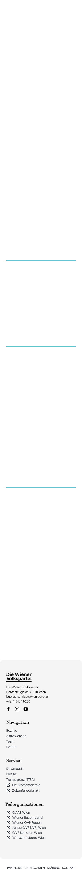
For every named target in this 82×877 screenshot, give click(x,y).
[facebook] (8, 709)
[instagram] (17, 709)
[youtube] (26, 709)
